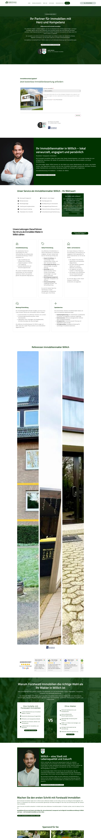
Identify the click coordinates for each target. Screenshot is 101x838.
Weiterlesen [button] (38, 670)
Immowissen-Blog (60, 3)
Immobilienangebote (36, 3)
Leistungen (51, 3)
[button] (83, 665)
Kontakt (67, 3)
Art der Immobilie (48, 88)
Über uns (45, 3)
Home (29, 3)
